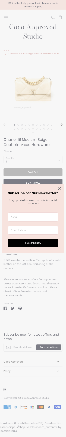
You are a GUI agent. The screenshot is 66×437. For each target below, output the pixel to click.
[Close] (59, 188)
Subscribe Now (33, 242)
